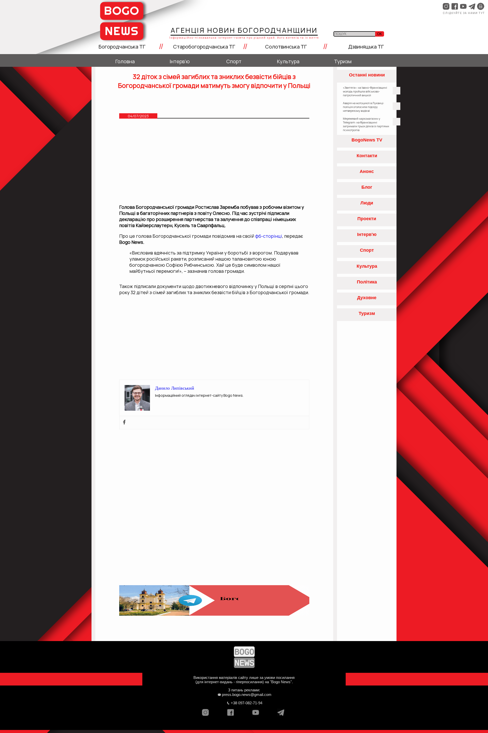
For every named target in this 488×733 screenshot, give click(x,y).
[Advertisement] (214, 163)
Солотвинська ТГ (286, 46)
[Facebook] (124, 422)
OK (379, 34)
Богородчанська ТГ (122, 46)
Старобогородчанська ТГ (204, 46)
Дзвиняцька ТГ (366, 46)
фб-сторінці (268, 236)
